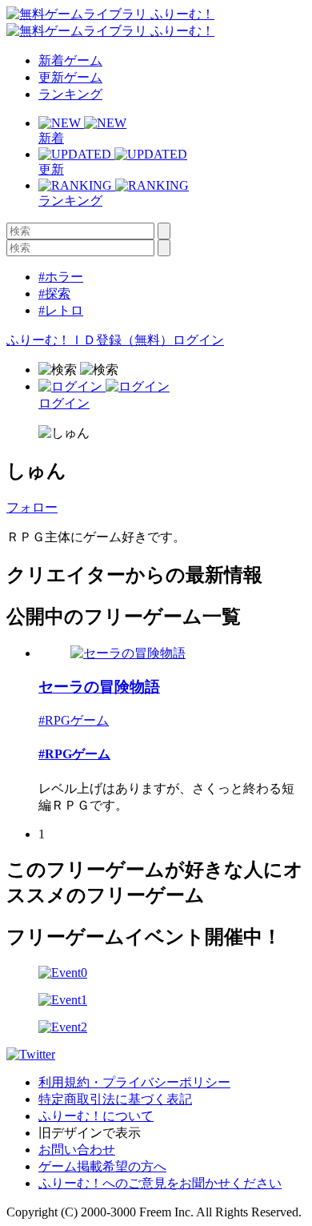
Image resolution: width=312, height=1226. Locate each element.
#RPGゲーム (73, 720)
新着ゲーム (70, 60)
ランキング (70, 94)
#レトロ (60, 310)
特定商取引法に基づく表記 (115, 1099)
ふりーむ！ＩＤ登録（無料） (89, 340)
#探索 (54, 293)
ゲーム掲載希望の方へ (102, 1166)
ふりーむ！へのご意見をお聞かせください (160, 1183)
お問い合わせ (76, 1149)
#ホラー (60, 276)
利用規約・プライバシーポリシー (134, 1082)
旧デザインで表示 (89, 1133)
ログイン (198, 340)
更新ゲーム (70, 77)
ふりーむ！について (96, 1116)
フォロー (32, 507)
